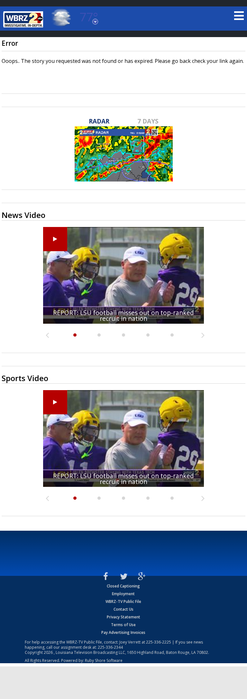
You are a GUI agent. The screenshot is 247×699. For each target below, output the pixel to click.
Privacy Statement (123, 617)
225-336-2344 (110, 647)
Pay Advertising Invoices (123, 632)
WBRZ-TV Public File (123, 601)
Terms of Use (123, 624)
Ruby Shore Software (104, 660)
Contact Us (123, 609)
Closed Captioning (123, 586)
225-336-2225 (158, 642)
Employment (123, 593)
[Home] (24, 19)
